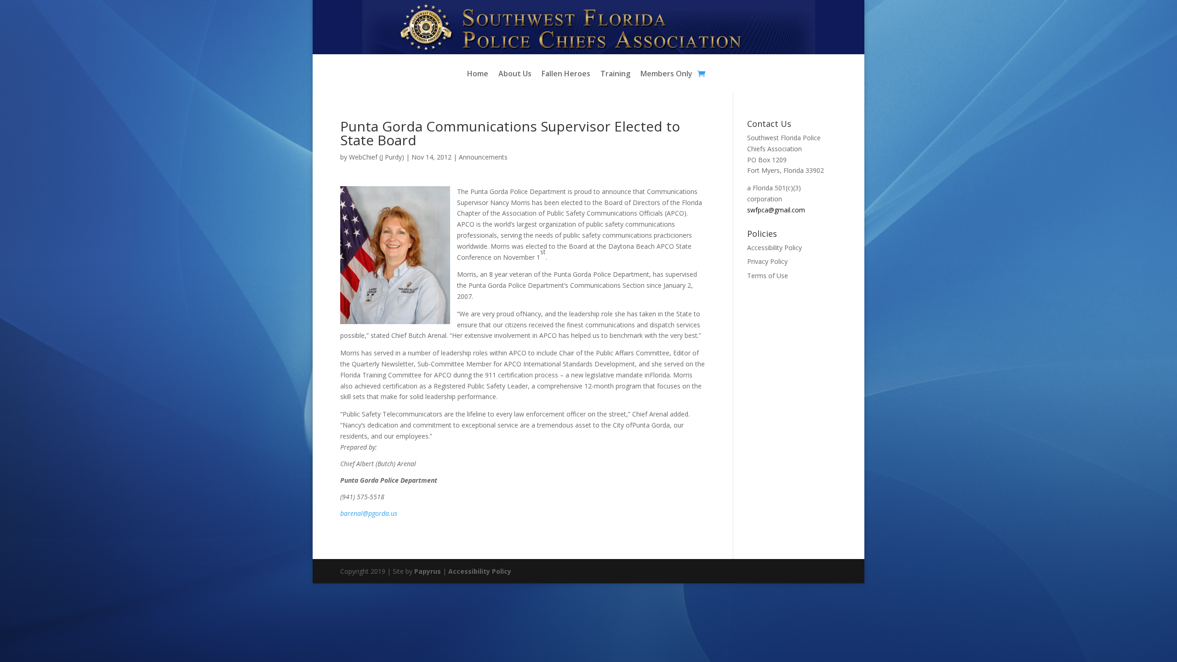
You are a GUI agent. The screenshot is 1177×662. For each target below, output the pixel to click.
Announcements (483, 157)
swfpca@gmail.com (776, 209)
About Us (514, 74)
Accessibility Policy (774, 247)
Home (477, 74)
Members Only (666, 74)
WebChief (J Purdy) (376, 157)
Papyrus (427, 571)
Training (615, 74)
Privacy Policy (767, 261)
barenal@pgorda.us (368, 513)
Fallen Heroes (566, 74)
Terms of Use (767, 275)
